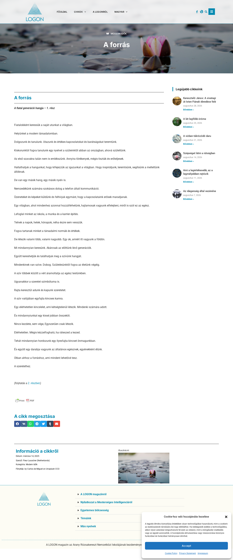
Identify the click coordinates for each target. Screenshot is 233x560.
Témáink (86, 518)
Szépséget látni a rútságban (199, 153)
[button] (226, 517)
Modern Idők (119, 33)
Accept (186, 545)
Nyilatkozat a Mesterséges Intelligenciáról (106, 502)
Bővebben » (188, 110)
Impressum (203, 553)
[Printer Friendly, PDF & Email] (24, 400)
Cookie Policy (171, 553)
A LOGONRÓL (100, 11)
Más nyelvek (88, 526)
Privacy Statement (187, 553)
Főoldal (62, 11)
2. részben (33, 383)
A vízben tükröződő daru (197, 136)
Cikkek (78, 11)
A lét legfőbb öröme (194, 118)
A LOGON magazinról (93, 494)
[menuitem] (121, 12)
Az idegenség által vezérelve (199, 191)
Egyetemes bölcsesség (95, 510)
